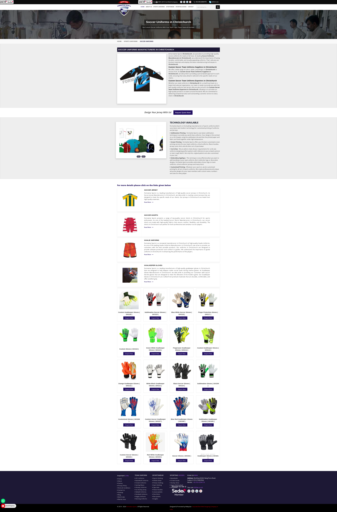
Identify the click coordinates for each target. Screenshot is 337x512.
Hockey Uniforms (140, 487)
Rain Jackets (157, 496)
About (120, 481)
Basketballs (174, 478)
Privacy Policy (122, 485)
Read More (147, 202)
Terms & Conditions (124, 488)
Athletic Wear (157, 480)
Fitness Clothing (158, 483)
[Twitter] (184, 2)
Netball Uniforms (140, 492)
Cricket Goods (174, 480)
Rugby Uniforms (140, 496)
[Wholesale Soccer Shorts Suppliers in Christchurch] (130, 225)
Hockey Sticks (174, 483)
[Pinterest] (190, 2)
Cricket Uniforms (140, 483)
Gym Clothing (157, 485)
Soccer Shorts (151, 215)
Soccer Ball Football (176, 485)
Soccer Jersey (151, 190)
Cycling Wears (139, 485)
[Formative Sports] (124, 8)
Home (142, 7)
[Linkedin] (187, 2)
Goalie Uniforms (151, 240)
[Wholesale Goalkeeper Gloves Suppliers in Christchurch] (130, 275)
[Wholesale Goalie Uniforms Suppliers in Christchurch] (130, 250)
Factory (120, 483)
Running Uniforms (141, 499)
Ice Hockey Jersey (140, 489)
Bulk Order (121, 497)
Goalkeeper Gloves (153, 265)
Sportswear (170, 7)
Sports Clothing (158, 478)
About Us (149, 7)
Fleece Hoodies (158, 489)
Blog (119, 495)
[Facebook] (181, 2)
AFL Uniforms (139, 478)
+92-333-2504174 (201, 2)
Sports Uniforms (159, 7)
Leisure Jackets (157, 492)
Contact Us (121, 490)
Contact (191, 7)
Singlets (155, 499)
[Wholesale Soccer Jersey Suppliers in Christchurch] (130, 199)
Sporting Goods (181, 7)
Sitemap (120, 492)
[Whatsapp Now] (3, 501)
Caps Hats (156, 487)
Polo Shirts (156, 494)
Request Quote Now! (183, 112)
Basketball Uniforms (141, 480)
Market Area (122, 499)
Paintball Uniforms (141, 494)
